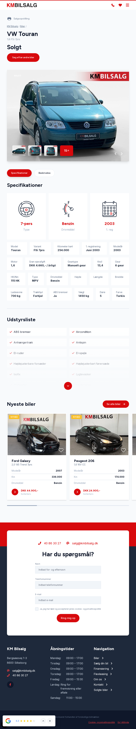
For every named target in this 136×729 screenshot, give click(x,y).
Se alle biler (114, 404)
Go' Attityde (123, 722)
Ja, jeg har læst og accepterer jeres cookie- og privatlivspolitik (70, 609)
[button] (116, 153)
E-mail (38, 594)
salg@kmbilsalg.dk (84, 543)
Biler (22, 26)
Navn (37, 564)
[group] (68, 115)
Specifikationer (19, 173)
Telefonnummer (43, 579)
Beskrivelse (44, 173)
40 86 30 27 (52, 543)
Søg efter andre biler (23, 57)
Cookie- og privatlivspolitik (101, 722)
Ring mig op (68, 618)
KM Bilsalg (12, 26)
